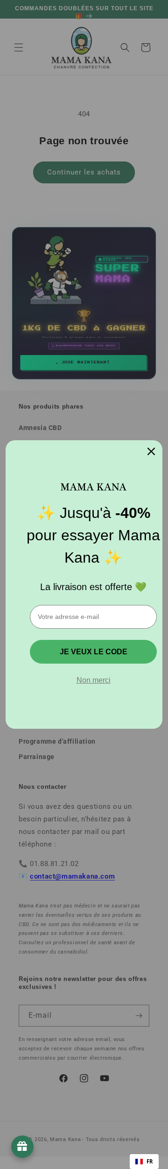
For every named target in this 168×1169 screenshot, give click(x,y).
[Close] (151, 451)
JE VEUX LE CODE (93, 652)
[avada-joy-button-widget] (22, 1146)
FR (150, 1161)
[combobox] (144, 1161)
